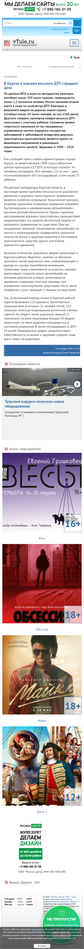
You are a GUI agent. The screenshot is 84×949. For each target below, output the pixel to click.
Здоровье (10, 76)
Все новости (24, 66)
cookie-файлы (37, 929)
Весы (60, 528)
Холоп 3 (59, 802)
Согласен (42, 946)
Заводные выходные (61, 66)
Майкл (59, 710)
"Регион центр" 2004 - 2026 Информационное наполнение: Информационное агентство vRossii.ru (61, 899)
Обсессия (58, 619)
